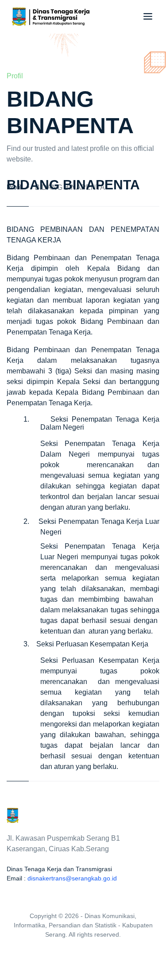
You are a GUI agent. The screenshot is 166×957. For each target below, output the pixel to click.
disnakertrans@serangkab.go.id (72, 878)
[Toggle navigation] (146, 16)
